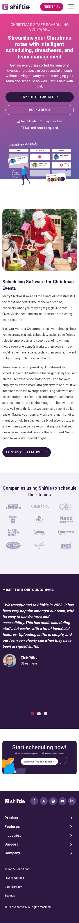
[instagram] (53, 801)
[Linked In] (72, 801)
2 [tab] (39, 714)
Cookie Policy (13, 886)
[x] (44, 801)
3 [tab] (46, 714)
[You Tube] (62, 801)
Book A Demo (39, 110)
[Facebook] (34, 801)
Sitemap (10, 895)
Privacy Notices (14, 877)
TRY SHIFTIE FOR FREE (37, 97)
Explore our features (24, 452)
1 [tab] (33, 714)
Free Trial (51, 7)
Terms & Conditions (17, 869)
